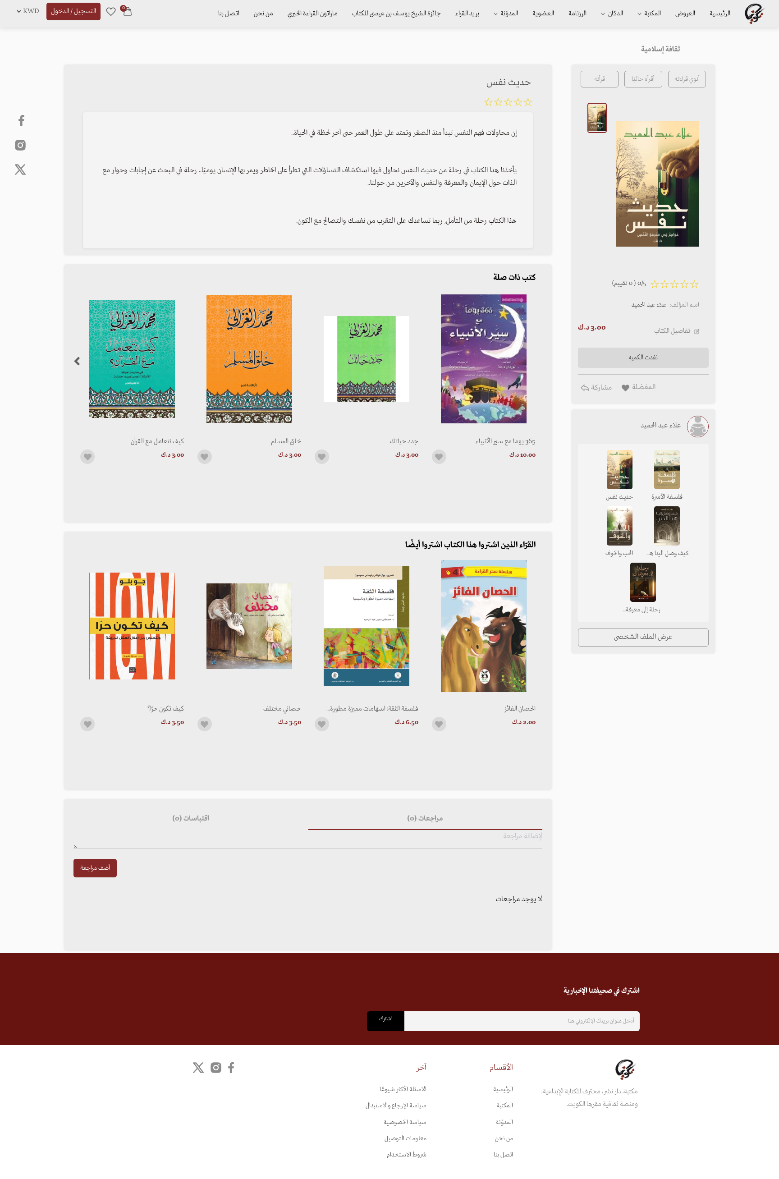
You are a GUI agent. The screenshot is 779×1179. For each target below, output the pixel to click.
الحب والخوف (619, 553)
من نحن (263, 13)
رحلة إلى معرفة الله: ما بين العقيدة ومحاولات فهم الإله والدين (643, 610)
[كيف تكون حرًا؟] (132, 626)
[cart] (127, 11)
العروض (685, 13)
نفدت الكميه (643, 357)
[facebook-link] (22, 120)
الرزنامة (577, 13)
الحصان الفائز (520, 709)
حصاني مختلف (282, 709)
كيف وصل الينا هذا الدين (666, 554)
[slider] (508, 103)
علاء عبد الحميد (649, 305)
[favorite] (111, 11)
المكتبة (652, 13)
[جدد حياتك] (366, 358)
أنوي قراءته (687, 79)
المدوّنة (504, 1122)
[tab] (425, 819)
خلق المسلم (286, 441)
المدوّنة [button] (508, 13)
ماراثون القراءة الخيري (313, 13)
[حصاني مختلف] (249, 626)
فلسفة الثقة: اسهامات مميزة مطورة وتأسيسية (374, 709)
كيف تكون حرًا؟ (165, 709)
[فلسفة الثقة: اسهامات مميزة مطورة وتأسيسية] (366, 626)
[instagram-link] (20, 144)
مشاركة (600, 387)
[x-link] (20, 169)
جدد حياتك (404, 441)
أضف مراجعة (95, 868)
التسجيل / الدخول (73, 11)
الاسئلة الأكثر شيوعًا (403, 1089)
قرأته (599, 79)
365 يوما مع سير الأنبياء (506, 441)
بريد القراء (467, 13)
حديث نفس (619, 497)
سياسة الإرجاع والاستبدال (396, 1105)
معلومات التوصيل (405, 1138)
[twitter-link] (198, 1067)
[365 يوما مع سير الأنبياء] (484, 358)
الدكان (615, 13)
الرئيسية (720, 13)
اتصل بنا (228, 13)
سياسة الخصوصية (405, 1122)
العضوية (543, 13)
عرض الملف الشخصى (643, 637)
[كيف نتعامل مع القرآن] (132, 358)
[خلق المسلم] (249, 358)
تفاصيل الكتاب (672, 331)
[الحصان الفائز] (484, 626)
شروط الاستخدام (406, 1155)
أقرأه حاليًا (643, 79)
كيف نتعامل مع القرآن (157, 441)
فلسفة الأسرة (667, 497)
